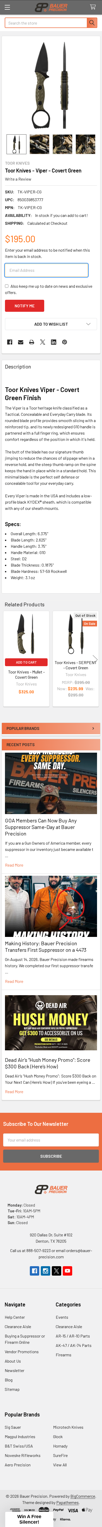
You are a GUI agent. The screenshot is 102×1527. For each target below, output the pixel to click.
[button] (51, 324)
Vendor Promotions (22, 1351)
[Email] (20, 342)
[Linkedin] (53, 342)
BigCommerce (82, 1496)
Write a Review (18, 178)
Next (95, 659)
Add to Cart (26, 662)
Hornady (60, 1445)
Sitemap (12, 1389)
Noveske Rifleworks (23, 1455)
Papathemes (67, 1502)
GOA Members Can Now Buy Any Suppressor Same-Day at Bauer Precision (41, 827)
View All (60, 1464)
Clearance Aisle (18, 1326)
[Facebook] (9, 342)
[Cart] (94, 7)
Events (62, 1317)
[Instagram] (45, 1271)
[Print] (31, 342)
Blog (9, 1379)
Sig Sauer (13, 1427)
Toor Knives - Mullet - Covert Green (26, 674)
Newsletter (14, 1370)
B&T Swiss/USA (19, 1445)
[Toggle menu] (7, 7)
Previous (7, 659)
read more (14, 864)
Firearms (63, 1354)
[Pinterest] (64, 342)
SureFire (60, 1455)
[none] (51, 85)
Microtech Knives (68, 1427)
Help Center (15, 1317)
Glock (58, 1436)
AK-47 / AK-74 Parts (74, 1345)
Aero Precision (18, 1464)
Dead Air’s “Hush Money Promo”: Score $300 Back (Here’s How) (47, 1063)
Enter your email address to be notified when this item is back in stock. (47, 253)
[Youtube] (67, 1271)
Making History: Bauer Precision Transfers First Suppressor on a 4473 (45, 946)
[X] (42, 342)
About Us (13, 1360)
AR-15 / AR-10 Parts (73, 1335)
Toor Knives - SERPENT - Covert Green (76, 665)
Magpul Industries (20, 1436)
